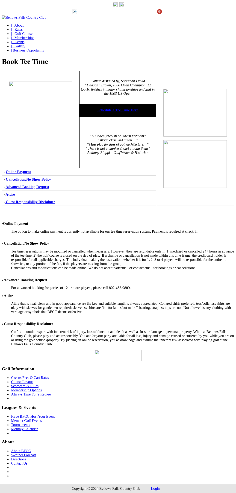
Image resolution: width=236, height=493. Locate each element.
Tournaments (20, 425)
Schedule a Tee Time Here (117, 110)
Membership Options (26, 390)
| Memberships (22, 38)
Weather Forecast (23, 455)
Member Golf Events (26, 421)
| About (17, 25)
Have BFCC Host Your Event (33, 416)
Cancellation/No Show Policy (28, 179)
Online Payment (18, 172)
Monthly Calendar (24, 429)
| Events (17, 42)
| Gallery (18, 46)
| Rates (17, 29)
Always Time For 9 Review (31, 394)
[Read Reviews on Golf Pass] (74, 13)
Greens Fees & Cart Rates (30, 378)
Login (155, 488)
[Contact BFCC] (115, 6)
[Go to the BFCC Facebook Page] (121, 6)
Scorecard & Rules (24, 386)
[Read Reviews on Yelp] (159, 13)
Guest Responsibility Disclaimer (30, 202)
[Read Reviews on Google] (82, 13)
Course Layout (22, 382)
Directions (18, 459)
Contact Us (19, 463)
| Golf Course (21, 34)
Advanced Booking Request (27, 187)
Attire (10, 194)
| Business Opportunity (27, 50)
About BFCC (21, 451)
